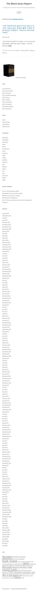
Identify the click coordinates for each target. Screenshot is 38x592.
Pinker (10, 572)
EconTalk (4, 564)
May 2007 (4, 543)
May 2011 (4, 472)
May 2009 (4, 523)
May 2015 (4, 365)
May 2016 (4, 338)
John (3, 164)
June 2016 (4, 336)
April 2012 (5, 447)
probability (33, 572)
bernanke (15, 559)
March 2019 (5, 262)
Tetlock (27, 575)
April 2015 (5, 367)
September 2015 (6, 356)
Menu (19, 12)
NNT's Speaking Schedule (9, 95)
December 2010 (6, 483)
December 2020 (6, 224)
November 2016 (6, 325)
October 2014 (6, 380)
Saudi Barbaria (26, 573)
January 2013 (5, 427)
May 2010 (4, 498)
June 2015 (4, 363)
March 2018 (5, 289)
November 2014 (6, 378)
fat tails (15, 564)
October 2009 (6, 514)
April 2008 (5, 539)
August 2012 (5, 438)
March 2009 (5, 527)
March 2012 (5, 449)
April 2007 (5, 545)
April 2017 (5, 313)
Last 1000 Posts (6, 88)
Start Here (5, 175)
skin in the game (10, 575)
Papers (4, 169)
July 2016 (4, 334)
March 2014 (5, 396)
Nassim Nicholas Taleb (22, 567)
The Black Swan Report (19, 3)
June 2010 (4, 496)
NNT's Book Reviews (7, 106)
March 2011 (5, 476)
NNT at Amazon (6, 93)
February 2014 (6, 398)
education (10, 564)
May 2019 (4, 258)
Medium (4, 166)
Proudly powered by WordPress (19, 588)
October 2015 (6, 354)
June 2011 (4, 470)
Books (4, 146)
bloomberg (21, 559)
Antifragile (5, 137)
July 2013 (4, 414)
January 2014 (5, 400)
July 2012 (4, 441)
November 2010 (6, 485)
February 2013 (6, 425)
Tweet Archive (6, 126)
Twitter (4, 178)
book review (9, 561)
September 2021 (6, 215)
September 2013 (6, 409)
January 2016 (5, 347)
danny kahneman (22, 561)
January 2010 (5, 507)
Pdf (3, 171)
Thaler (31, 575)
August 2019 (5, 251)
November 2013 (6, 405)
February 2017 (6, 318)
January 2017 (5, 320)
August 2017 (5, 305)
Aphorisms (5, 142)
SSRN (20, 575)
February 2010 (6, 505)
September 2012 (6, 436)
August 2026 (5, 213)
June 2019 (4, 256)
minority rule (29, 565)
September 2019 (6, 249)
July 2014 (4, 387)
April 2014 (5, 394)
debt (32, 561)
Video (3, 180)
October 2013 (6, 407)
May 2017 (4, 311)
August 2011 (5, 465)
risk (7, 573)
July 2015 (4, 360)
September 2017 (6, 302)
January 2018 (5, 293)
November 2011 (6, 458)
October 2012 (6, 434)
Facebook (5, 153)
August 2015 (5, 358)
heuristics (33, 564)
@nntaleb (6, 556)
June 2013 (4, 416)
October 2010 (6, 487)
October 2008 (6, 534)
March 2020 (5, 240)
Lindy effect (17, 565)
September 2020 (6, 229)
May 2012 (4, 445)
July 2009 (4, 519)
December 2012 (6, 429)
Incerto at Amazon (21, 77)
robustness (11, 573)
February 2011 (6, 478)
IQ (8, 565)
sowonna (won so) (17, 19)
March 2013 (5, 423)
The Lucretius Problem (13, 191)
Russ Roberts (18, 573)
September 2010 (6, 490)
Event (3, 151)
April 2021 (5, 220)
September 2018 (6, 276)
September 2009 (6, 516)
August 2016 (5, 331)
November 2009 (6, 512)
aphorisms (7, 558)
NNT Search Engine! (7, 91)
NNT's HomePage (7, 102)
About (4, 120)
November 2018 (6, 271)
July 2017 (4, 307)
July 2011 (4, 467)
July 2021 (4, 218)
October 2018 (6, 273)
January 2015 (5, 374)
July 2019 (4, 253)
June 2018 (4, 282)
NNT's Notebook (6, 108)
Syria (23, 575)
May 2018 (4, 285)
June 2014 (4, 389)
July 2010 (4, 494)
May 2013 (4, 418)
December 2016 (6, 322)
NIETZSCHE (14, 198)
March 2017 (5, 316)
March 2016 (5, 342)
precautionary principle (21, 572)
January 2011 (5, 481)
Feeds (17, 50)
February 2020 (6, 242)
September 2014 (6, 383)
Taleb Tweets (5, 124)
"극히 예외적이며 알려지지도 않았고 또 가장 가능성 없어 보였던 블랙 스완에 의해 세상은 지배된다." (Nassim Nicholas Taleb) (18, 29)
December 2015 (6, 349)
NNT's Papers (6, 97)
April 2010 (5, 501)
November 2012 (6, 432)
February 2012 (6, 452)
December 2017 (6, 296)
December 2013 (6, 403)
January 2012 (5, 454)
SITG (3, 173)
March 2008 (5, 541)
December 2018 (6, 269)
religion (4, 573)
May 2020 (4, 235)
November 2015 (6, 351)
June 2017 (4, 309)
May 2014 (4, 391)
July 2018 (4, 280)
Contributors (5, 149)
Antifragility (5, 140)
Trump (11, 578)
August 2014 (5, 385)
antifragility (22, 557)
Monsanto (7, 567)
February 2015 (6, 371)
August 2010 (5, 492)
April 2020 (5, 238)
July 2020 (4, 233)
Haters (4, 157)
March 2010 (5, 503)
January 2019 (5, 267)
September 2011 (6, 463)
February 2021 (6, 222)
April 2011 (5, 474)
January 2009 (5, 532)
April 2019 (5, 260)
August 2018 (5, 278)
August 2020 (5, 231)
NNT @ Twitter (6, 99)
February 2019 (6, 264)
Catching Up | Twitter (14, 195)
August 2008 (5, 536)
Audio (3, 144)
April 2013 (5, 420)
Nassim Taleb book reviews (24, 570)
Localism (23, 565)
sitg (33, 573)
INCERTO (4, 160)
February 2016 (6, 345)
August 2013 (5, 412)
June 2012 (4, 443)
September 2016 (6, 329)
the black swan (5, 577)
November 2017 (6, 298)
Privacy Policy (6, 122)
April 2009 (5, 525)
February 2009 (6, 530)
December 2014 (6, 376)
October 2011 (6, 461)
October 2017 (6, 300)
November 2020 (6, 227)
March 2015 (5, 369)
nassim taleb (9, 569)
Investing (4, 162)
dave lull (28, 561)
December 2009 (6, 510)
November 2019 (6, 247)
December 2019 (6, 244)
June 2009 (4, 521)
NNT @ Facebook (7, 104)
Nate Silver (5, 572)
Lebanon (11, 565)
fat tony (19, 564)
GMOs (26, 563)
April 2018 (5, 287)
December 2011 (6, 456)
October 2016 (6, 327)
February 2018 (6, 291)
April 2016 (5, 340)
